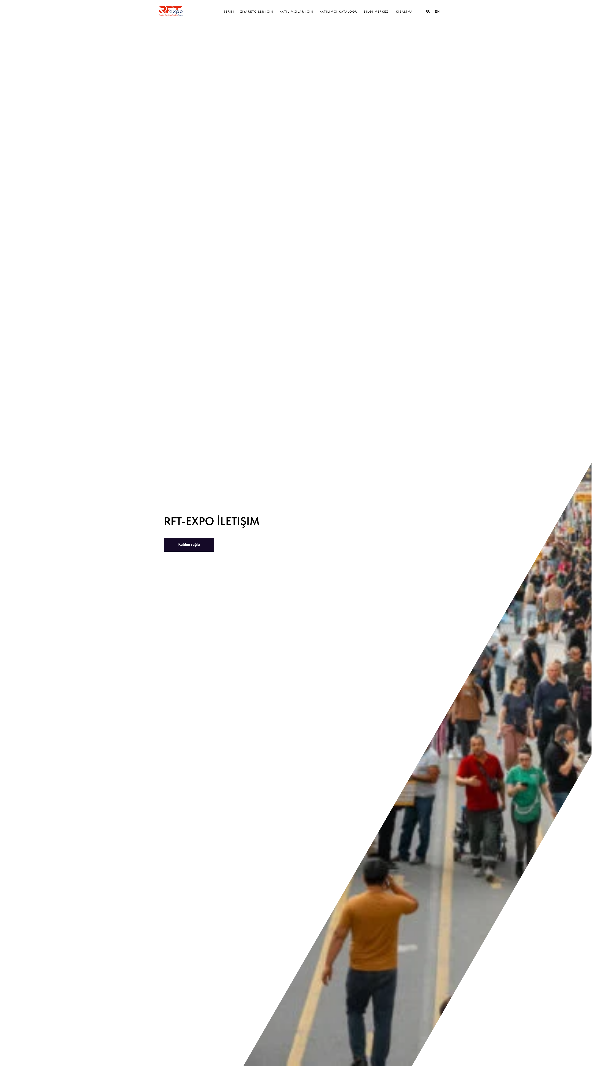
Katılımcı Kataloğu (339, 11)
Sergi (228, 11)
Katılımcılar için (297, 11)
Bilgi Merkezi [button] (377, 11)
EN (437, 11)
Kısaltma (404, 11)
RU (428, 11)
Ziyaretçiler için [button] (257, 11)
